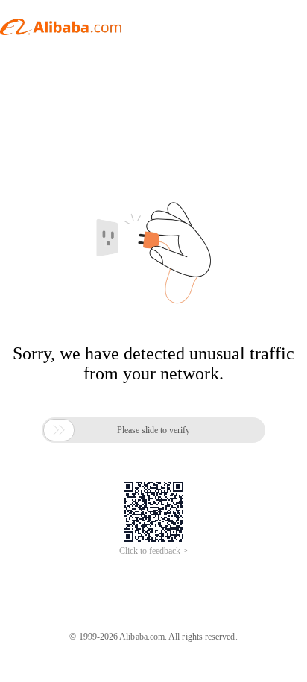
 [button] (59, 430)
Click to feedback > (153, 551)
